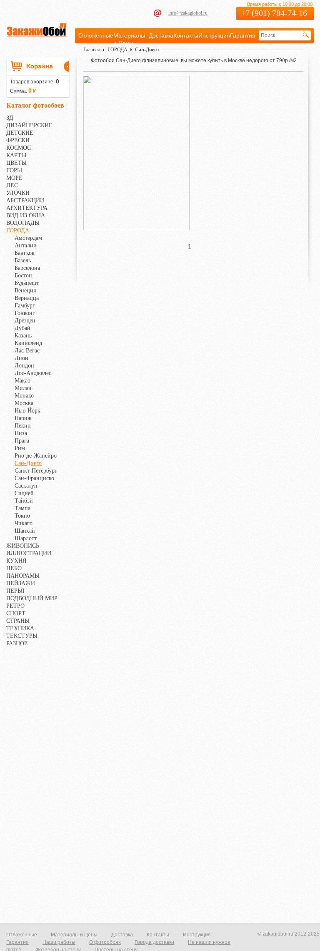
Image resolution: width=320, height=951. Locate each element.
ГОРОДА (17, 230)
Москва (24, 403)
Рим (20, 448)
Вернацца (27, 298)
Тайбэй (24, 501)
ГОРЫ (14, 170)
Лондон (24, 365)
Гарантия (242, 35)
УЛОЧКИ (18, 193)
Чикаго (23, 523)
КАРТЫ (16, 155)
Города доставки (154, 942)
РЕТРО (15, 606)
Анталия (25, 245)
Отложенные (95, 35)
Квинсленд (28, 343)
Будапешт (27, 283)
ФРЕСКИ (18, 140)
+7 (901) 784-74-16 (274, 13)
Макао (22, 380)
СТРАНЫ (18, 621)
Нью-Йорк (27, 411)
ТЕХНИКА (20, 628)
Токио (22, 516)
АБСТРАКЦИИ (25, 200)
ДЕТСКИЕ (19, 133)
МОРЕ (14, 178)
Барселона (27, 268)
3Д (9, 118)
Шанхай (25, 531)
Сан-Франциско (34, 478)
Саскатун (26, 486)
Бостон (23, 275)
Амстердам (28, 238)
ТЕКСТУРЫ (22, 636)
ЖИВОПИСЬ (22, 546)
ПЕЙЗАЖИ (20, 583)
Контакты (185, 35)
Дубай (22, 328)
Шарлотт (26, 538)
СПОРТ (15, 613)
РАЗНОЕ (17, 643)
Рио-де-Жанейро (36, 456)
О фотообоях (105, 942)
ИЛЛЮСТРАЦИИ (28, 553)
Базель (23, 260)
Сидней (24, 493)
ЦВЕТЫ (16, 163)
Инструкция (214, 35)
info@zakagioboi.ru (188, 13)
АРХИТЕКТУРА (27, 208)
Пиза (21, 433)
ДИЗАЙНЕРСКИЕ (29, 125)
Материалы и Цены (74, 935)
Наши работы (58, 942)
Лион (21, 358)
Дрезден (25, 320)
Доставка (161, 35)
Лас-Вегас (27, 350)
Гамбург (25, 305)
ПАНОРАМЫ (23, 576)
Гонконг (25, 313)
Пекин (23, 426)
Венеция (25, 290)
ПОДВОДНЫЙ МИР (32, 598)
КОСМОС (18, 148)
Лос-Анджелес (33, 373)
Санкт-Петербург (36, 471)
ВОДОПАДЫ (23, 223)
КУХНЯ (16, 561)
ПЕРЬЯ (15, 591)
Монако (24, 395)
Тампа (22, 508)
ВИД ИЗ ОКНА (25, 215)
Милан (23, 388)
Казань (23, 335)
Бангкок (25, 253)
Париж (23, 418)
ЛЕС (12, 185)
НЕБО (14, 568)
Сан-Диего (28, 463)
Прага (22, 441)
